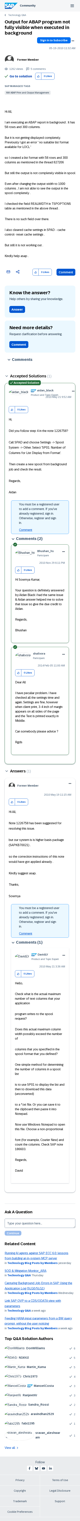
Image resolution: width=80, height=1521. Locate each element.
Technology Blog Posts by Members (32, 1263)
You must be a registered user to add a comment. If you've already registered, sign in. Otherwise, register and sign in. (39, 513)
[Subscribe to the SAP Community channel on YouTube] (43, 1468)
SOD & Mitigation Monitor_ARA (25, 1270)
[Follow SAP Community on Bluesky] (36, 1468)
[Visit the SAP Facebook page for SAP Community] (29, 1468)
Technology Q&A (17, 15)
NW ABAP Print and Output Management (27, 92)
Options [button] (72, 40)
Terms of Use (60, 1480)
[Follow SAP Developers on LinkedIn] (50, 1468)
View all (10, 1447)
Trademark (20, 1501)
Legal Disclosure (60, 1490)
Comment (66, 272)
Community (28, 5)
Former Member (28, 59)
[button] (38, 76)
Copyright (20, 1490)
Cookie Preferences (20, 1511)
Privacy (20, 1480)
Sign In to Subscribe (54, 40)
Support (60, 1501)
